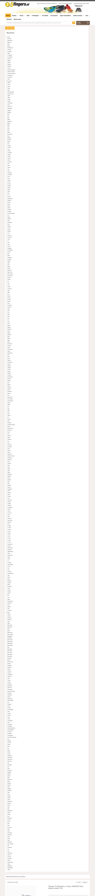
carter (9, 588)
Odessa (9, 360)
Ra (8, 417)
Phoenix (9, 378)
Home (8, 15)
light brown (10, 757)
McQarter (9, 329)
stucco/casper (10, 843)
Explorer (9, 218)
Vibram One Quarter (11, 73)
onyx (9, 794)
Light (9, 308)
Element (9, 200)
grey (9, 722)
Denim (9, 187)
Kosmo (9, 297)
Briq (8, 136)
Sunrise (9, 487)
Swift (9, 490)
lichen (9, 753)
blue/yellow (10, 654)
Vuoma (9, 545)
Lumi (9, 321)
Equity (9, 205)
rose (9, 825)
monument (10, 779)
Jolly (9, 290)
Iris (8, 281)
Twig (9, 514)
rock (9, 821)
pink (8, 808)
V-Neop (9, 533)
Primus (9, 393)
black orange (10, 634)
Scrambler (10, 444)
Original (9, 367)
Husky (9, 266)
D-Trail (9, 182)
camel (9, 669)
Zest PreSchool (10, 573)
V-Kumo (9, 529)
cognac (9, 680)
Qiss (8, 408)
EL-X (9, 194)
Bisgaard (9, 42)
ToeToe (9, 68)
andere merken (77, 15)
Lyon (9, 323)
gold (9, 711)
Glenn (9, 239)
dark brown (10, 685)
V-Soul (9, 536)
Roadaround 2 (10, 428)
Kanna (9, 296)
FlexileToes (10, 222)
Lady (9, 303)
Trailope (9, 503)
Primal (9, 389)
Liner (9, 316)
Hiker (9, 262)
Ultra (9, 516)
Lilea (9, 310)
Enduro (9, 202)
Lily (8, 312)
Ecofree (9, 196)
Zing (9, 575)
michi (9, 599)
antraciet (9, 619)
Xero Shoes (10, 77)
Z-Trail (9, 566)
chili (8, 678)
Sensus (9, 450)
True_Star (10, 512)
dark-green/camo (11, 691)
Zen (8, 568)
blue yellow (10, 650)
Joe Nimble (10, 55)
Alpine (9, 97)
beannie (9, 582)
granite (9, 715)
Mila (8, 336)
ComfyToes (10, 174)
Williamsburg (10, 551)
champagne (10, 674)
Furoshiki (45, 15)
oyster (9, 799)
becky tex (10, 586)
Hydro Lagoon (10, 273)
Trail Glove (10, 500)
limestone (10, 770)
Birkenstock (10, 40)
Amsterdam (10, 103)
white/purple (10, 867)
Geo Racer (10, 237)
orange (9, 796)
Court (9, 176)
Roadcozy (10, 430)
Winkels (9, 19)
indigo (9, 744)
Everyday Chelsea (11, 213)
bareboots (9, 580)
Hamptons (10, 257)
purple (9, 812)
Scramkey (10, 446)
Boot (8, 130)
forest (9, 705)
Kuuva (9, 301)
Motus (9, 341)
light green (10, 759)
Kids (28, 15)
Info (87, 15)
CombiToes (10, 172)
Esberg (9, 207)
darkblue (9, 693)
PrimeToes (10, 391)
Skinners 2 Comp (11, 455)
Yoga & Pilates (10, 564)
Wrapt (9, 557)
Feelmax (9, 49)
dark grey (10, 687)
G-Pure (9, 228)
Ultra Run (9, 518)
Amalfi (9, 99)
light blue (10, 755)
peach (9, 805)
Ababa (9, 82)
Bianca (9, 123)
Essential (9, 209)
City (8, 163)
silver (9, 840)
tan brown (10, 847)
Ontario (9, 364)
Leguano (9, 58)
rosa (9, 823)
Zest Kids (9, 571)
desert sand (10, 698)
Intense (9, 279)
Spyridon (9, 479)
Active (9, 86)
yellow (9, 869)
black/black (10, 636)
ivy (8, 595)
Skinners (9, 66)
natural (9, 785)
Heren (21, 15)
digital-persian (10, 700)
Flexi (9, 220)
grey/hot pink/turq (11, 728)
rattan (9, 814)
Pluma (9, 384)
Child (9, 160)
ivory (9, 746)
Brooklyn (9, 139)
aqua (9, 621)
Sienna (9, 452)
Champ (9, 154)
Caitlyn (9, 145)
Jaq (8, 283)
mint (9, 777)
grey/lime (10, 731)
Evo (8, 215)
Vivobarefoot (10, 75)
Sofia (9, 466)
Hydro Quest (10, 275)
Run (8, 433)
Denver (9, 189)
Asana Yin (10, 106)
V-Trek (9, 542)
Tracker (9, 496)
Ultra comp (10, 520)
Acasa (9, 84)
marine (9, 773)
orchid (9, 797)
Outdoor (9, 369)
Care (9, 148)
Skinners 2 (10, 454)
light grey (10, 761)
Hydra (9, 268)
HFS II (9, 255)
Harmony (9, 259)
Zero (8, 569)
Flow (9, 224)
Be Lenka (9, 38)
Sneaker (9, 463)
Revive (9, 426)
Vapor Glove (10, 544)
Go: (8, 240)
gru (8, 739)
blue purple (10, 649)
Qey (8, 406)
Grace (9, 244)
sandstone (10, 834)
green (9, 718)
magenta (9, 772)
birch (9, 628)
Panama (9, 375)
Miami (9, 332)
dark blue (9, 683)
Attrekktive (10, 108)
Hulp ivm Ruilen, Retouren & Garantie (47, 3)
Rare (9, 421)
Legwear (9, 307)
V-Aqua (9, 527)
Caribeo (9, 150)
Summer (9, 485)
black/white (10, 643)
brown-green (10, 661)
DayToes (9, 185)
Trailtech (9, 505)
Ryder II (9, 435)
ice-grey (9, 742)
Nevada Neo (10, 349)
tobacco (9, 854)
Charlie (9, 156)
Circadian (10, 161)
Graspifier (9, 248)
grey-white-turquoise (12, 737)
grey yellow (10, 724)
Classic (9, 167)
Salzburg (9, 439)
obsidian (9, 788)
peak (9, 807)
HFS (8, 253)
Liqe (8, 318)
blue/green (10, 652)
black (9, 630)
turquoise (10, 858)
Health (9, 261)
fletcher (9, 591)
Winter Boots (10, 555)
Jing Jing (10, 288)
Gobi (8, 242)
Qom (9, 413)
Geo (8, 233)
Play (8, 382)
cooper (9, 590)
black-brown (10, 645)
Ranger (9, 419)
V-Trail (9, 538)
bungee (9, 663)
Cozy (9, 178)
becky (9, 584)
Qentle (9, 404)
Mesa (9, 330)
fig (8, 702)
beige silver (10, 626)
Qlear (9, 409)
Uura (9, 523)
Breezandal (10, 134)
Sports (9, 477)
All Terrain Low (11, 93)
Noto (9, 354)
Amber (9, 101)
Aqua (9, 104)
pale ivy (9, 803)
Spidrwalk (10, 474)
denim (9, 696)
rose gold (10, 827)
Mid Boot (9, 334)
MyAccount (17, 19)
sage (9, 829)
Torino (9, 494)
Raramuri (9, 617)
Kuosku (9, 299)
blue (8, 647)
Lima (9, 314)
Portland (9, 387)
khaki (9, 751)
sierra (9, 838)
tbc (8, 849)
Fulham (9, 226)
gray (9, 717)
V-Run (9, 534)
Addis (9, 88)
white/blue (10, 865)
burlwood (9, 667)
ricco (9, 604)
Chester (9, 158)
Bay (8, 115)
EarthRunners (10, 47)
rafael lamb (10, 601)
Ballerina (9, 112)
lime (9, 768)
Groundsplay (10, 250)
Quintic (9, 415)
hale (9, 593)
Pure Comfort (10, 398)
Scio (8, 441)
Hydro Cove (10, 272)
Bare (8, 114)
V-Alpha (9, 525)
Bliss (8, 126)
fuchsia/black (10, 709)
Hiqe (9, 264)
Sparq (9, 470)
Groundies (10, 51)
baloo (9, 579)
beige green (10, 625)
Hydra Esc (10, 270)
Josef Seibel (10, 57)
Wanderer (10, 549)
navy (9, 786)
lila (8, 762)
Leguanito (10, 305)
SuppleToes (10, 489)
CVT (8, 143)
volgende (84, 882)
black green (10, 632)
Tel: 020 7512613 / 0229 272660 (81, 3)
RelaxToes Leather (11, 424)
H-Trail (9, 251)
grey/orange (10, 735)
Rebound (9, 422)
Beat (8, 117)
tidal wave (10, 853)
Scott (9, 443)
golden (9, 713)
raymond (10, 602)
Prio (8, 395)
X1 (8, 560)
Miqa (9, 340)
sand (9, 830)
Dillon (9, 191)
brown (9, 660)
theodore (9, 610)
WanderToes (10, 547)
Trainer (9, 509)
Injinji (9, 53)
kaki (9, 750)
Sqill (8, 481)
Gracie (9, 246)
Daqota (9, 183)
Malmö (9, 327)
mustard (9, 783)
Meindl (9, 60)
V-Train (9, 540)
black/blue (10, 637)
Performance (10, 376)
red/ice (9, 819)
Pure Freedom (10, 400)
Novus (9, 358)
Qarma (9, 402)
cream (9, 682)
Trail (9, 498)
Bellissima (10, 121)
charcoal (9, 676)
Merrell (9, 62)
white (9, 864)
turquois (9, 856)
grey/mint (10, 733)
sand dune (10, 832)
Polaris (9, 386)
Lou (8, 319)
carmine (9, 672)
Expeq (9, 217)
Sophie (9, 468)
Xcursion (9, 562)
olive (9, 792)
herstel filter (10, 28)
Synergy (9, 492)
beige (9, 623)
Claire (9, 165)
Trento (9, 511)
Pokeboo (9, 64)
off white (9, 790)
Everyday (9, 211)
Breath (9, 132)
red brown (10, 818)
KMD (9, 292)
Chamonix (10, 152)
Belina (9, 119)
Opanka (9, 365)
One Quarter (54, 15)
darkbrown (10, 694)
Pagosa (9, 371)
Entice (9, 204)
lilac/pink (10, 764)
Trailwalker (10, 507)
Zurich (9, 577)
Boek (9, 44)
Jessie (9, 286)
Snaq (9, 461)
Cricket (9, 180)
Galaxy (9, 231)
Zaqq (9, 79)
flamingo (9, 704)
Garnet (9, 615)
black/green (10, 641)
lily (8, 766)
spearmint (10, 841)
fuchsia (9, 707)
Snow (9, 465)
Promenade (10, 397)
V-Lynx (9, 531)
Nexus (9, 351)
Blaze (9, 125)
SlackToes (10, 459)
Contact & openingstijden (65, 3)
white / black (10, 862)
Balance (9, 110)
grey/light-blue (11, 729)
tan (8, 845)
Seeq (9, 448)
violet (9, 860)
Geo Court (10, 235)
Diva (8, 193)
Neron (9, 347)
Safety (9, 437)
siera (9, 836)
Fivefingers (35, 15)
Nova (9, 356)
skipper (9, 606)
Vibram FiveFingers (11, 69)
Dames (14, 15)
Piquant (9, 380)
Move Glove (10, 343)
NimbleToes (10, 353)
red (8, 816)
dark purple (10, 689)
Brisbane (9, 137)
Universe (9, 522)
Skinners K (10, 457)
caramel (9, 671)
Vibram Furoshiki (11, 71)
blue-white (10, 656)
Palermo (9, 373)
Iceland (9, 277)
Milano (9, 338)
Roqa (9, 432)
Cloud (9, 171)
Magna (9, 325)
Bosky (9, 46)
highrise (9, 740)
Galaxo (9, 229)
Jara (9, 285)
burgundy (10, 665)
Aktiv (9, 90)
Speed (9, 472)
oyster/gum (10, 801)
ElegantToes (10, 198)
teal (8, 851)
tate (8, 608)
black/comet (10, 639)
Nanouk (9, 345)
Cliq (8, 169)
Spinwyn (9, 476)
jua (8, 597)
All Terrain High (11, 91)
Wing (9, 553)
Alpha (9, 95)
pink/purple (10, 810)
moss (9, 781)
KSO (8, 294)
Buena (9, 141)
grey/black (10, 726)
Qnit (8, 411)
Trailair (9, 501)
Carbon (9, 614)
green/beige (10, 720)
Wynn (9, 558)
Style (9, 483)
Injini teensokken (65, 15)
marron (9, 775)
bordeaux (9, 658)
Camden (9, 147)
